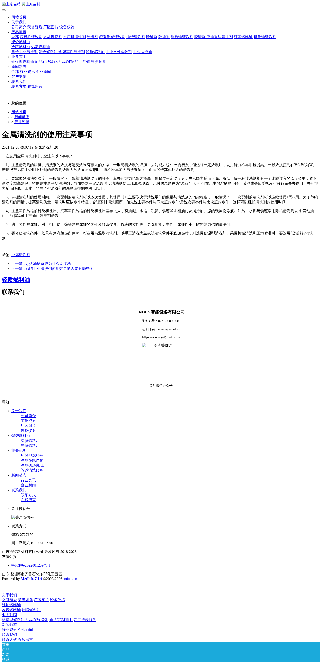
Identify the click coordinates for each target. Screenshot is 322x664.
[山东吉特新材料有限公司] (161, 4)
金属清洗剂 (20, 255)
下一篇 (52, 269)
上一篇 (41, 264)
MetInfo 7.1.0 (31, 579)
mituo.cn (70, 579)
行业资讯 (21, 122)
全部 (15, 37)
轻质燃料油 (16, 280)
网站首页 (18, 17)
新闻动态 (21, 117)
